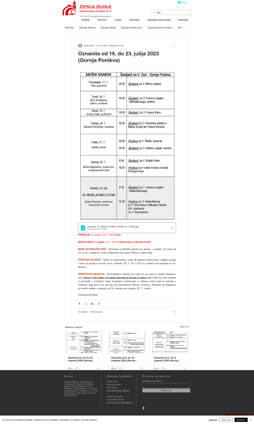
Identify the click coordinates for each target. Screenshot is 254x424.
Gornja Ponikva (87, 11)
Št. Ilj (108, 11)
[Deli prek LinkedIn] (92, 303)
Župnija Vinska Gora (131, 27)
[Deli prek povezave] (98, 303)
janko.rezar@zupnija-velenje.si (120, 402)
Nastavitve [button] (213, 419)
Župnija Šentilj (108, 27)
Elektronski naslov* (152, 381)
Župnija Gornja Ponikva (160, 27)
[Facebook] (143, 408)
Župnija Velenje (87, 27)
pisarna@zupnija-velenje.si (101, 16)
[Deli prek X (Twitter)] (86, 303)
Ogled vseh (184, 327)
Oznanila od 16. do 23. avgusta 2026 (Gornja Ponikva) (80, 359)
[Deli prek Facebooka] (79, 303)
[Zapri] (250, 420)
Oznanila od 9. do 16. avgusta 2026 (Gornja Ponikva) (123, 359)
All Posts (69, 27)
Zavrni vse (226, 419)
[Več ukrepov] (174, 45)
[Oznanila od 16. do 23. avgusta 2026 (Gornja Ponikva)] (84, 342)
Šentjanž (100, 11)
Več (180, 27)
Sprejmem (241, 419)
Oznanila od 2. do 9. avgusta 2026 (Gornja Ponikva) (166, 359)
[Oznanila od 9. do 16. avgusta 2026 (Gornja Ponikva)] (127, 342)
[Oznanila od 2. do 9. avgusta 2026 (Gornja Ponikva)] (170, 342)
